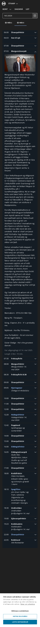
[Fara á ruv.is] (4, 4)
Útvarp (11, 3)
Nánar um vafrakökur (27, 604)
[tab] (8, 23)
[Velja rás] (10, 9)
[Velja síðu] (16, 3)
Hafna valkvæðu (20, 616)
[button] (20, 32)
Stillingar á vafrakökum (20, 611)
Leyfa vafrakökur (20, 622)
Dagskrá (19, 9)
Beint (5, 9)
